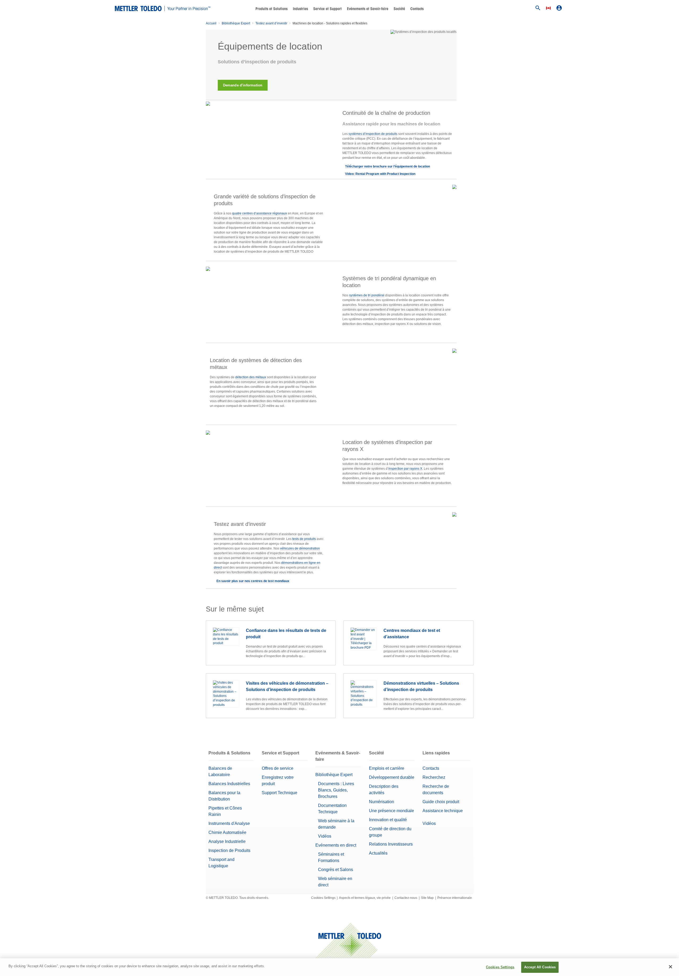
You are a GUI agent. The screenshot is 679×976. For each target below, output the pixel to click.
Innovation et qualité (388, 819)
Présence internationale (454, 898)
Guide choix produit (441, 801)
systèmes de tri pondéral (366, 295)
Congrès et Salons (335, 869)
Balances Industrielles (229, 783)
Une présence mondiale (391, 810)
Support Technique (279, 792)
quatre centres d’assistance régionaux (259, 213)
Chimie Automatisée (227, 832)
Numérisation (381, 801)
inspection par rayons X (405, 469)
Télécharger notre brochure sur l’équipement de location (387, 166)
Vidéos (324, 836)
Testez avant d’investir (271, 23)
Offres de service (277, 768)
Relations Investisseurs (391, 844)
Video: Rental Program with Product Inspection (380, 174)
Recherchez (434, 777)
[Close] (670, 967)
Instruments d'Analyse (229, 823)
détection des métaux (250, 377)
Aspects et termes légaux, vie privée (365, 898)
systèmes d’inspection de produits (373, 134)
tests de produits (304, 539)
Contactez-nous (405, 898)
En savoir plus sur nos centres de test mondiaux (252, 581)
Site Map (427, 898)
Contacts (417, 8)
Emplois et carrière (386, 768)
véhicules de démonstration (300, 548)
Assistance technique (443, 810)
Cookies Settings (323, 898)
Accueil (211, 23)
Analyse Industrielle (227, 841)
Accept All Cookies (540, 967)
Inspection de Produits (229, 850)
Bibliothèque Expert (236, 23)
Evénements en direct (335, 845)
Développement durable (391, 777)
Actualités (378, 853)
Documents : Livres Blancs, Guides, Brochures (336, 790)
